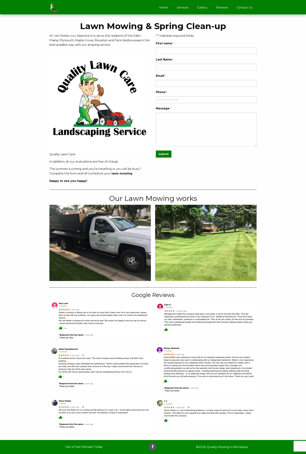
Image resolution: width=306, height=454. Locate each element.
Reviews (222, 7)
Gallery (202, 7)
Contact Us (244, 7)
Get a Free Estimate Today (84, 447)
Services (182, 7)
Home (163, 7)
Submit (163, 154)
